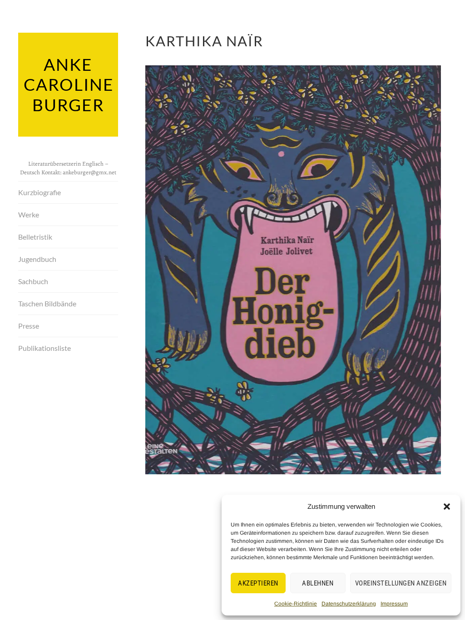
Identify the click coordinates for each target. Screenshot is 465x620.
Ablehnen (317, 583)
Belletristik (35, 236)
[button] (446, 506)
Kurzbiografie (39, 192)
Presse (28, 325)
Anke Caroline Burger (69, 84)
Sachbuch (33, 281)
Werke (28, 214)
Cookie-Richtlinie (295, 603)
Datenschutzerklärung (349, 603)
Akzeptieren (258, 583)
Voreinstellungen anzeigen (401, 583)
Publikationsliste (44, 348)
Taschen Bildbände (47, 303)
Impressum (394, 603)
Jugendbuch (37, 259)
